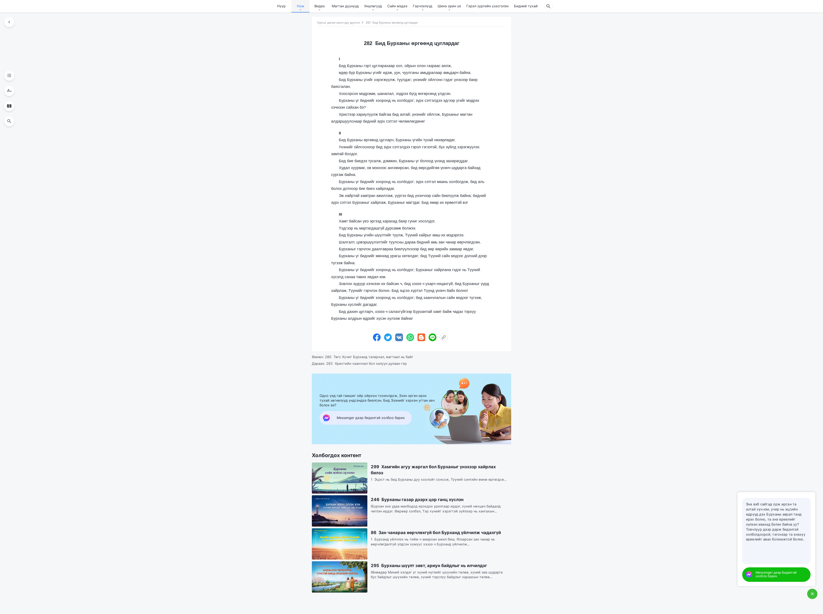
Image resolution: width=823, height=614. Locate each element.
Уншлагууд (373, 6)
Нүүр (281, 6)
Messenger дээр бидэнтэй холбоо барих (780, 574)
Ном (300, 6)
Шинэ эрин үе (449, 6)
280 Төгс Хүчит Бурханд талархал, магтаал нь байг (369, 357)
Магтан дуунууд (345, 6)
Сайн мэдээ (397, 6)
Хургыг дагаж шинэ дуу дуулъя (338, 22)
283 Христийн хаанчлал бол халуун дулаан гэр (366, 363)
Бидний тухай (526, 6)
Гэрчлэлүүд (422, 6)
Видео (319, 6)
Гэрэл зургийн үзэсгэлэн (487, 6)
